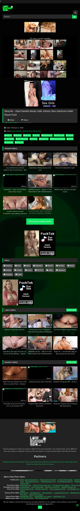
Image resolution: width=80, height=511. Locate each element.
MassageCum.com (32, 481)
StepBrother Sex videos (43, 496)
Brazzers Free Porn (52, 487)
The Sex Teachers (27, 498)
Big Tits (9, 135)
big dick (37, 135)
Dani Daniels (17, 131)
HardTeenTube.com (68, 487)
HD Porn (40, 270)
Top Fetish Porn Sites (46, 464)
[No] (77, 505)
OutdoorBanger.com (48, 481)
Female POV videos (65, 480)
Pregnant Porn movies (48, 480)
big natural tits (47, 135)
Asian (28, 265)
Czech (29, 270)
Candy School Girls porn (42, 485)
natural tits (9, 142)
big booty (18, 135)
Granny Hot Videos (36, 495)
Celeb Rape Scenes (23, 462)
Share (25, 120)
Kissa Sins (37, 131)
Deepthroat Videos (9, 462)
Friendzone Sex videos (60, 485)
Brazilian (61, 265)
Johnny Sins (27, 131)
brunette (70, 135)
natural (71, 139)
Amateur (9, 265)
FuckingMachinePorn (65, 481)
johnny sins (44, 139)
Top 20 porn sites (37, 487)
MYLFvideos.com (41, 498)
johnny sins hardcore (58, 139)
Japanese (61, 270)
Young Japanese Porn (57, 489)
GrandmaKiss (47, 493)
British (72, 265)
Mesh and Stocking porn (29, 480)
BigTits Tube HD (42, 489)
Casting (8, 270)
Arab (18, 265)
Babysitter (39, 265)
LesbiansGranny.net (61, 493)
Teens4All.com (25, 485)
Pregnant (9, 274)
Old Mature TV (35, 493)
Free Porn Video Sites (66, 462)
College (19, 270)
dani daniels (10, 139)
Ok (40, 507)
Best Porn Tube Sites (50, 462)
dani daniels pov (23, 139)
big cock (27, 135)
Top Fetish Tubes (36, 462)
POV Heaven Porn (27, 489)
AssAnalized (25, 487)
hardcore (34, 139)
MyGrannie (24, 493)
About (11, 120)
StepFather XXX (59, 496)
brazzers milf (60, 135)
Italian (51, 270)
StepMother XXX (26, 496)
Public (20, 274)
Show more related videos (40, 221)
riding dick (20, 142)
